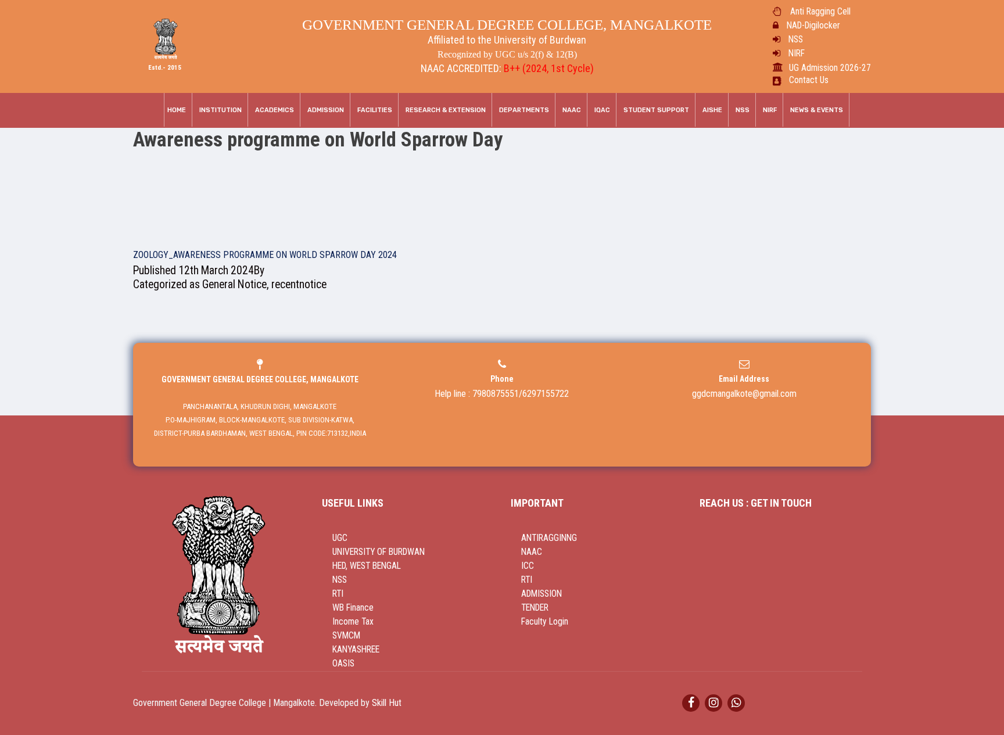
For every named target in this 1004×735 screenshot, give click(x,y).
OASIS (343, 663)
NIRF (796, 53)
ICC (527, 566)
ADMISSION (541, 594)
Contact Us (809, 80)
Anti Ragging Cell (820, 11)
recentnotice (299, 284)
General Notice (234, 284)
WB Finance (353, 608)
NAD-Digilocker (813, 25)
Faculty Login (544, 621)
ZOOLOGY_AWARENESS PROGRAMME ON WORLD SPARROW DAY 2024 (265, 254)
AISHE (712, 110)
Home (176, 110)
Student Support (656, 110)
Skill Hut (386, 702)
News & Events (816, 110)
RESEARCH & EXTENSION (446, 110)
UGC (339, 538)
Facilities (374, 110)
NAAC (571, 110)
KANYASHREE (355, 649)
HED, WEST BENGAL (366, 566)
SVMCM (346, 635)
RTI (337, 594)
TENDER (534, 608)
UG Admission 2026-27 (830, 68)
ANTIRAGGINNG (549, 538)
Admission (325, 110)
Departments (524, 110)
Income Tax (353, 621)
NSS (795, 39)
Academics (274, 110)
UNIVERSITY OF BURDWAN (378, 552)
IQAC (602, 110)
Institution (220, 110)
